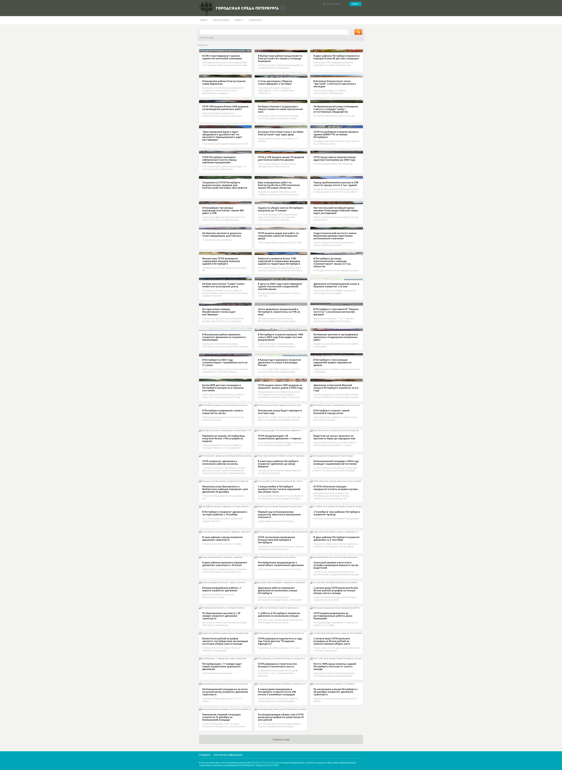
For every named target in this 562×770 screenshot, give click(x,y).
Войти (356, 4)
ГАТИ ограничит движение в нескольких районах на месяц (220, 462)
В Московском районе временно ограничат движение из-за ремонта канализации (224, 337)
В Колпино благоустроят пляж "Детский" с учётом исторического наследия (334, 84)
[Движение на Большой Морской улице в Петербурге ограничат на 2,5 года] (313, 380)
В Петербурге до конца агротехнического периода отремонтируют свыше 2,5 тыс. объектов (332, 262)
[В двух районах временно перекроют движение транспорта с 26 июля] (201, 557)
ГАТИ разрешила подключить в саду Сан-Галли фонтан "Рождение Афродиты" (280, 641)
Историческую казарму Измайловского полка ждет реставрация (219, 312)
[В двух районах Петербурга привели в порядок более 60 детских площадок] (313, 50)
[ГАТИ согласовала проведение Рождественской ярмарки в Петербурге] (257, 532)
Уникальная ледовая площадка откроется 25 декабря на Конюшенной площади (221, 717)
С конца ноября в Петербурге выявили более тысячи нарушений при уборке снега (279, 489)
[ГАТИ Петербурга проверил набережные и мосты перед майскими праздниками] (201, 152)
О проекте (204, 754)
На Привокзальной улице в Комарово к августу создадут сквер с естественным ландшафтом (335, 109)
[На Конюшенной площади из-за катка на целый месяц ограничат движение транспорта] (201, 684)
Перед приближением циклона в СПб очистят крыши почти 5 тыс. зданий (335, 183)
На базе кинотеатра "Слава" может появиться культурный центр (223, 285)
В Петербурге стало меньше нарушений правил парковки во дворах (332, 362)
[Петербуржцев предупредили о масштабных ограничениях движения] (257, 557)
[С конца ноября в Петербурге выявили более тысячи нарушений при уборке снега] (257, 481)
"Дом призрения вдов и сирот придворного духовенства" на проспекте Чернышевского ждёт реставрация (222, 135)
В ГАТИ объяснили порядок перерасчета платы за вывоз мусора (335, 487)
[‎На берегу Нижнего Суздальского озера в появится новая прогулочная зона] (257, 101)
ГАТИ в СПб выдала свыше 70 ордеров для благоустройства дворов (281, 158)
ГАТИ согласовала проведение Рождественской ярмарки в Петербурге (276, 540)
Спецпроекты (255, 20)
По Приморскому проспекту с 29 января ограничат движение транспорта (221, 616)
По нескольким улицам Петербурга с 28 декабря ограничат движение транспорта (335, 692)
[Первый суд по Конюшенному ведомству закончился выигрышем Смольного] (257, 506)
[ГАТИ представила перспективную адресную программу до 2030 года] (313, 152)
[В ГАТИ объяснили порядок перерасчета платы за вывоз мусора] (313, 481)
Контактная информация (228, 754)
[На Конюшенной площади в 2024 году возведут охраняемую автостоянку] (313, 456)
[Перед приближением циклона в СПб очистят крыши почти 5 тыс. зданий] (313, 177)
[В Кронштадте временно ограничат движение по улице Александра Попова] (257, 354)
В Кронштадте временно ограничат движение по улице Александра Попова (279, 362)
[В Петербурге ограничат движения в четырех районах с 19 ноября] (201, 506)
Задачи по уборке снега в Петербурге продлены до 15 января (280, 209)
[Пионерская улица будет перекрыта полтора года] (257, 405)
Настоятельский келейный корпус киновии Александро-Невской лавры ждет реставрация (335, 210)
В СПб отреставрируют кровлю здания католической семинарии (222, 57)
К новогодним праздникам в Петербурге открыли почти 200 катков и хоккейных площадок (277, 692)
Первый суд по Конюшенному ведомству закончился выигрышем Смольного (279, 514)
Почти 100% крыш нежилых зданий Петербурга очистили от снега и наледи (334, 666)
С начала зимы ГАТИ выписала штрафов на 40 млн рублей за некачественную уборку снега (331, 641)
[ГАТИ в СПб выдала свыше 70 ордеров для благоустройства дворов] (257, 152)
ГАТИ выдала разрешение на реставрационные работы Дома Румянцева (332, 616)
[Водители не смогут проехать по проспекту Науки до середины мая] (313, 430)
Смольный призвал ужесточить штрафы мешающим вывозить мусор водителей (335, 565)
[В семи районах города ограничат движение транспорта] (201, 532)
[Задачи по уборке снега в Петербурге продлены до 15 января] (257, 202)
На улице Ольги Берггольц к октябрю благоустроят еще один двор (280, 133)
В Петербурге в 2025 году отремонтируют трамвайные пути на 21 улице (224, 362)
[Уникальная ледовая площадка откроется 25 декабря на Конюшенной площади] (201, 709)
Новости (239, 20)
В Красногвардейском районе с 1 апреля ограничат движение (221, 589)
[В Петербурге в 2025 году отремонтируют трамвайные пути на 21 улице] (201, 354)
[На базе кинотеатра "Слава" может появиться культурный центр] (201, 278)
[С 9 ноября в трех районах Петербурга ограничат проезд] (313, 506)
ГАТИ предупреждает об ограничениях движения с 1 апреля (279, 437)
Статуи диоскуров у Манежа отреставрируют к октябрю (275, 82)
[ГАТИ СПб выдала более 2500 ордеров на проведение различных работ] (201, 101)
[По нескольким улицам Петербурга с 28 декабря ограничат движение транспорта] (313, 684)
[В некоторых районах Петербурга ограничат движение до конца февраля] (257, 456)
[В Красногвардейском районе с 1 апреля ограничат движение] (201, 582)
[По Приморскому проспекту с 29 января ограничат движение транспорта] (201, 608)
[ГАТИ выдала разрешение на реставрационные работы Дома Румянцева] (313, 608)
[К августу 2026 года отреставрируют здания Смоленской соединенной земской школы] (257, 278)
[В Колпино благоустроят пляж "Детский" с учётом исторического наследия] (313, 76)
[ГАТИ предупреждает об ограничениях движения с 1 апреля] (257, 430)
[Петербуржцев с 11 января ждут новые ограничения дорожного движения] (201, 658)
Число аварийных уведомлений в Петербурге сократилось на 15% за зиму (279, 312)
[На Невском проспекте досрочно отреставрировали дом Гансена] (201, 228)
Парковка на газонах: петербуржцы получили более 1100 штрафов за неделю (223, 438)
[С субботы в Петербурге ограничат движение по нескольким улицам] (257, 608)
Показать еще (281, 739)
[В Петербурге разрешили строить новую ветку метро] (201, 405)
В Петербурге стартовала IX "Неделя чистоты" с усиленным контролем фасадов (336, 312)
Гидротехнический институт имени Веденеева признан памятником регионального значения (334, 236)
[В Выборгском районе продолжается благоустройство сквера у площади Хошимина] (257, 50)
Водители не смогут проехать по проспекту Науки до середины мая (334, 437)
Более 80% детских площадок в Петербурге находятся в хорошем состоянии (223, 388)
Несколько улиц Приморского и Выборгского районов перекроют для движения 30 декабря (225, 489)
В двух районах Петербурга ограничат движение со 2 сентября (336, 538)
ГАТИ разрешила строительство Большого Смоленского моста (277, 665)
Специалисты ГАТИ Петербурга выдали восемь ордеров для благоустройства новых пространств (224, 185)
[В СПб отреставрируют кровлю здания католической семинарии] (201, 50)
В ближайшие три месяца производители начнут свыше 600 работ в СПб (223, 210)
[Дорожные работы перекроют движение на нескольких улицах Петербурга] (257, 582)
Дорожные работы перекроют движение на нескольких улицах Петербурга (277, 590)
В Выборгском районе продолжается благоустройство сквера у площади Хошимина (280, 58)
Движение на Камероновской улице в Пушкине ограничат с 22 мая (336, 285)
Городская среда (221, 20)
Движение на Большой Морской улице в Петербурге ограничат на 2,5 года (335, 388)
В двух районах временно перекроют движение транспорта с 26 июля (224, 563)
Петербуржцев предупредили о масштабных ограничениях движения (281, 563)
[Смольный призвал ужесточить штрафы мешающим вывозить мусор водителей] (313, 557)
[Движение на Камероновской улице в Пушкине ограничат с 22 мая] (313, 278)
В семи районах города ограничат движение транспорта (222, 538)
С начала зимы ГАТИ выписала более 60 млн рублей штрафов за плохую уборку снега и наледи (335, 590)
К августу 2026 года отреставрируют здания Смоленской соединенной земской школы (280, 286)
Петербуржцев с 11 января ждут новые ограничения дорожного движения (222, 666)
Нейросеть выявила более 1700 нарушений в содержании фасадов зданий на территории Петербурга (279, 261)
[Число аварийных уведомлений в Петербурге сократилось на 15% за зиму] (257, 304)
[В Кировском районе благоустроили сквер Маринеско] (201, 76)
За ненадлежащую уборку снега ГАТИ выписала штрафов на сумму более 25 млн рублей (281, 717)
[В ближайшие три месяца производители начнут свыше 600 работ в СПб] (201, 202)
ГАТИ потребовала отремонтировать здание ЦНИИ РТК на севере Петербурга (336, 134)
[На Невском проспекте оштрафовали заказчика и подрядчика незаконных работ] (313, 329)
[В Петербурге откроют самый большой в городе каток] (313, 405)
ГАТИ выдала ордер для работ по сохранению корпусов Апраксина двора (278, 236)
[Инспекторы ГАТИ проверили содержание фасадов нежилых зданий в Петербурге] (201, 253)
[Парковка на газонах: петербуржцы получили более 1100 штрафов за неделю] (201, 430)
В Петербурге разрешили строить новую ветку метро (222, 411)
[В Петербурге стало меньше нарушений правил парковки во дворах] (313, 354)
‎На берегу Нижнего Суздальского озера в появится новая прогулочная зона (280, 109)
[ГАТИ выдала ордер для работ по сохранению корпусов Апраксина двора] (257, 228)
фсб (211, 37)
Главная (203, 20)
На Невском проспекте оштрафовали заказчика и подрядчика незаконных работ (335, 337)
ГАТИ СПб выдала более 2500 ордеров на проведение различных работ (225, 107)
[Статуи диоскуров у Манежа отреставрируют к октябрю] (257, 76)
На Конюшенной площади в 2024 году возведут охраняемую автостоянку (336, 462)
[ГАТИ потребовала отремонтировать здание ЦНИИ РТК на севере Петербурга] (313, 126)
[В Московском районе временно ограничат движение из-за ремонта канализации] (201, 329)
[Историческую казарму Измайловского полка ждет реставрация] (201, 304)
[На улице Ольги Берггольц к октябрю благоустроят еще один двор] (257, 126)
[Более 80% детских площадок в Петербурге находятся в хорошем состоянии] (201, 380)
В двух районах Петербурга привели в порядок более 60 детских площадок (336, 57)
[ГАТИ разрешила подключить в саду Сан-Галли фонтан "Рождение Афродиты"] (257, 633)
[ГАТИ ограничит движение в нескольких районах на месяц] (201, 456)
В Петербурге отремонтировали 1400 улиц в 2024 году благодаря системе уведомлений (280, 337)
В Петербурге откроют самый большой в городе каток (331, 411)
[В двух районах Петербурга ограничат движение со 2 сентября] (313, 532)
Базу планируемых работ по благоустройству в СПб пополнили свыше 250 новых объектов (279, 185)
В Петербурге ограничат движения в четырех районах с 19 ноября (224, 513)
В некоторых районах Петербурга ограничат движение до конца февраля (278, 464)
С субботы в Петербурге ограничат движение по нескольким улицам (279, 614)
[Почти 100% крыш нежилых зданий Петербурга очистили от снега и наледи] (313, 658)
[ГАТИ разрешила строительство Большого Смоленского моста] (257, 658)
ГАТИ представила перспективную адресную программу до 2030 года (334, 158)
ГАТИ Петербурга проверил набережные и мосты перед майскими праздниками (219, 160)
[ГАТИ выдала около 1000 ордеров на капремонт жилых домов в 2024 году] (257, 380)
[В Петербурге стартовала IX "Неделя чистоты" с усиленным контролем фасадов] (313, 304)
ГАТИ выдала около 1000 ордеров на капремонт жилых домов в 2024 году (280, 386)
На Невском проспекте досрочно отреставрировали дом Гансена (221, 234)
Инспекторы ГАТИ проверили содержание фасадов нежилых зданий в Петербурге (221, 261)
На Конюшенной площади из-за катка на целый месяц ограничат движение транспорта (225, 692)
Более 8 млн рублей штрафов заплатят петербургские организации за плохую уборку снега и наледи (225, 641)
